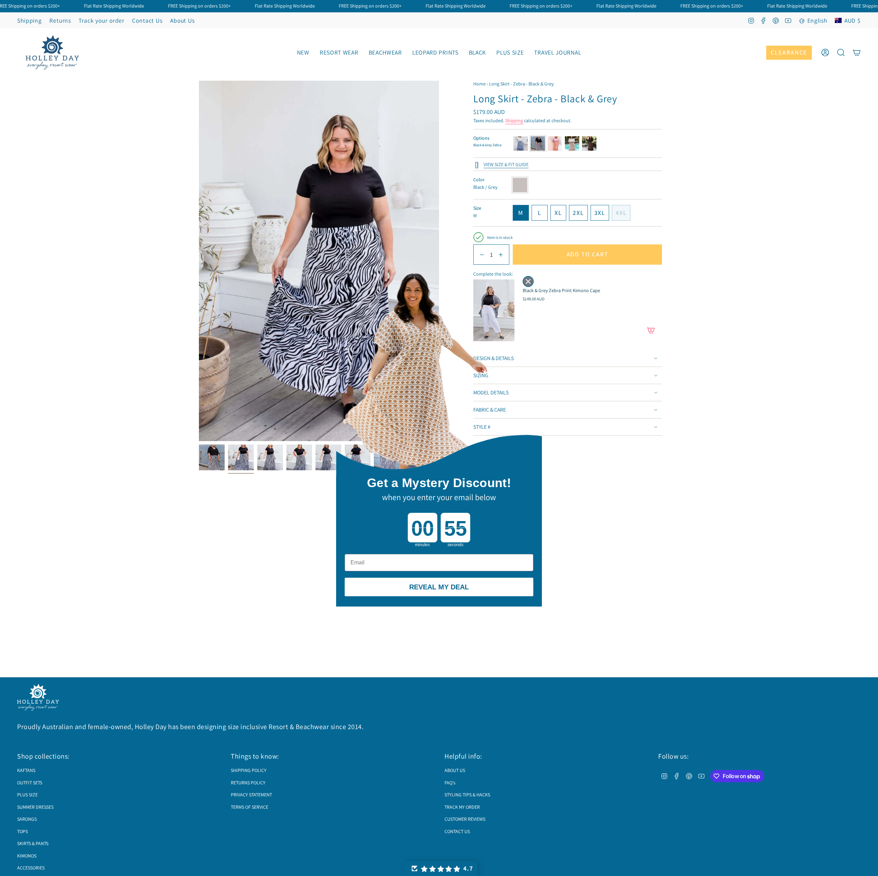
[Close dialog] (528, 281)
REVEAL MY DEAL (439, 587)
